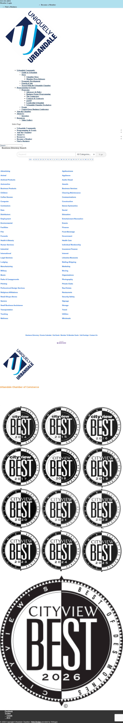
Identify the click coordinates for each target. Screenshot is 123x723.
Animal (3, 175)
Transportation (7, 310)
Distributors (5, 214)
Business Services (69, 188)
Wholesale (66, 318)
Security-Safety (68, 297)
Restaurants (67, 292)
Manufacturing (7, 266)
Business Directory (32, 335)
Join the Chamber (24, 111)
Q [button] (71, 159)
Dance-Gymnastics (70, 206)
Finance (65, 227)
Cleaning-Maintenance (71, 193)
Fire (2, 232)
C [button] (38, 159)
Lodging (4, 262)
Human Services (7, 245)
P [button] (68, 159)
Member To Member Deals (70, 335)
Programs (26, 90)
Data (2, 210)
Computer (5, 201)
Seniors (4, 301)
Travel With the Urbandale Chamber (36, 85)
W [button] (85, 159)
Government (67, 236)
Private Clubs (67, 284)
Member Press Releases (35, 79)
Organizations (68, 275)
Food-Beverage (68, 232)
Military (4, 271)
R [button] (73, 159)
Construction (67, 201)
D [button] (40, 159)
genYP (29, 101)
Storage (65, 305)
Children (4, 193)
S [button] (76, 159)
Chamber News (32, 77)
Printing (4, 284)
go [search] (102, 154)
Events (24, 107)
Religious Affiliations (9, 292)
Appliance (66, 175)
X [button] (88, 159)
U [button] (80, 159)
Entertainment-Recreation (72, 219)
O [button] (66, 159)
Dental (64, 210)
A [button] (33, 159)
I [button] (52, 159)
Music (3, 275)
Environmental (6, 223)
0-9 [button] (30, 159)
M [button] (61, 159)
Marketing (66, 266)
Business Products (8, 188)
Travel (64, 310)
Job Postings (84, 335)
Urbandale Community (26, 70)
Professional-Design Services (13, 288)
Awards (65, 184)
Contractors (5, 206)
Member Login (6, 3)
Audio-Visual (67, 180)
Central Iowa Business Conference (35, 109)
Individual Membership (71, 245)
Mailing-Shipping (69, 262)
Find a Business (11, 7)
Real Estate (66, 288)
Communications (69, 197)
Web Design (36, 722)
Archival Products (8, 180)
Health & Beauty (7, 240)
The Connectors (32, 96)
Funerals (4, 236)
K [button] (56, 159)
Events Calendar (46, 335)
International (6, 253)
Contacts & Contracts (35, 98)
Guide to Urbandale (29, 72)
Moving (65, 271)
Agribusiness (67, 171)
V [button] (83, 159)
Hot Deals (56, 335)
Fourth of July (27, 83)
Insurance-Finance (69, 249)
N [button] (63, 159)
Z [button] (92, 159)
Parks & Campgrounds (10, 279)
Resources (21, 118)
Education (66, 214)
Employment (6, 219)
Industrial (4, 249)
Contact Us (94, 335)
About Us (20, 114)
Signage (65, 301)
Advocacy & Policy (34, 92)
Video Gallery (27, 120)
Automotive (5, 184)
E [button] (43, 159)
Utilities (65, 314)
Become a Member (48, 5)
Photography (67, 279)
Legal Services (7, 258)
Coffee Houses (7, 197)
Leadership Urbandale (35, 103)
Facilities (4, 227)
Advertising (5, 171)
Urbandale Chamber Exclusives (38, 105)
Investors (25, 116)
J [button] (54, 159)
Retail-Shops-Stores (9, 297)
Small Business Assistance (12, 305)
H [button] (50, 159)
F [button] (45, 159)
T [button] (78, 159)
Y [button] (90, 159)
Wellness (4, 318)
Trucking (4, 314)
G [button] (48, 159)
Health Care (67, 240)
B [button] (36, 159)
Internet (65, 253)
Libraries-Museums (70, 258)
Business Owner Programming (38, 94)
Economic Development (31, 81)
